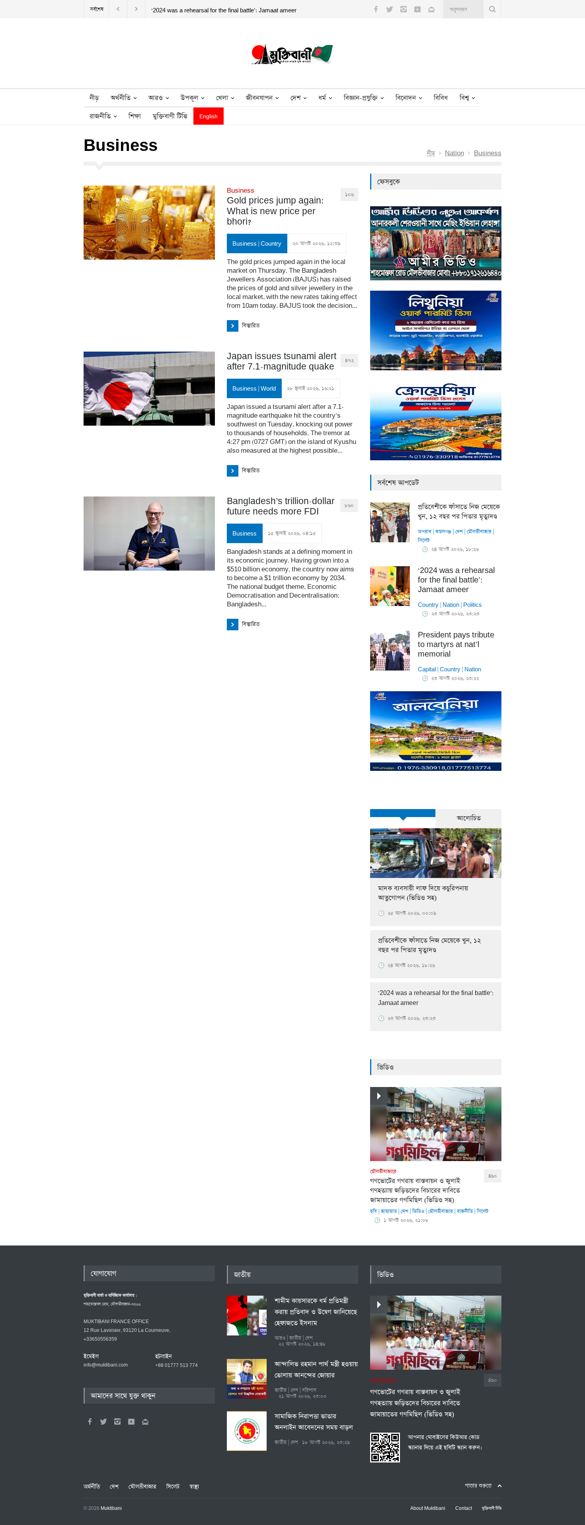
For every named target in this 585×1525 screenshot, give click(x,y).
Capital (427, 669)
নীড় (94, 98)
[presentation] (403, 813)
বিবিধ (441, 98)
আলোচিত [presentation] (469, 818)
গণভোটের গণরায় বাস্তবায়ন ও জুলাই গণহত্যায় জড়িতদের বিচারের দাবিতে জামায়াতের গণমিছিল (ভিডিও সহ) (415, 1186)
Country (271, 243)
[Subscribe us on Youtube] (417, 9)
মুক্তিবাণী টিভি (170, 116)
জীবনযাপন (259, 98)
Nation (454, 153)
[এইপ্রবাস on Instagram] (117, 1421)
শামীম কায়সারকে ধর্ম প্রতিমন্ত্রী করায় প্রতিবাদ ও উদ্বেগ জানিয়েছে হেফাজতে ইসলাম (316, 1312)
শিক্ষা (135, 116)
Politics (472, 605)
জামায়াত (389, 1211)
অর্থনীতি (121, 98)
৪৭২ (349, 360)
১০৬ (349, 194)
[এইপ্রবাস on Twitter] (103, 1421)
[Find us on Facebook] (90, 1421)
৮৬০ (349, 505)
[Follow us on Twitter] (390, 9)
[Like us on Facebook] (376, 9)
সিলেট (423, 540)
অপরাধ (424, 531)
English (208, 116)
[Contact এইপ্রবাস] (145, 1421)
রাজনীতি (100, 116)
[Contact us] (431, 9)
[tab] (403, 817)
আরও (155, 98)
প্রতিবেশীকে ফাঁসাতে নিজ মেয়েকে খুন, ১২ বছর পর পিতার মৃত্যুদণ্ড (459, 511)
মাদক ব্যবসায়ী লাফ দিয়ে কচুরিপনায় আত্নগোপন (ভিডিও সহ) (423, 893)
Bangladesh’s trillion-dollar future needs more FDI (281, 507)
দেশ (295, 98)
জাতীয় (242, 1275)
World (268, 388)
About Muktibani (427, 1508)
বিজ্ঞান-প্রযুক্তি (361, 98)
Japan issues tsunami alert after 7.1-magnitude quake (281, 362)
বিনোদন (406, 98)
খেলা (222, 98)
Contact (463, 1508)
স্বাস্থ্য (194, 1487)
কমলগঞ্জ (443, 531)
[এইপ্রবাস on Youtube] (131, 1421)
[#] (292, 56)
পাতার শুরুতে (478, 1485)
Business (487, 153)
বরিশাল (309, 1390)
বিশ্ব (464, 98)
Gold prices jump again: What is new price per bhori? (275, 207)
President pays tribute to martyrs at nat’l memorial (456, 645)
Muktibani (111, 1508)
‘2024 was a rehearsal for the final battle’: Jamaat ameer (223, 10)
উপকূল (189, 98)
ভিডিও (385, 1067)
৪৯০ (492, 1176)
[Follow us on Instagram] (404, 9)
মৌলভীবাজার (479, 531)
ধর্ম (322, 98)
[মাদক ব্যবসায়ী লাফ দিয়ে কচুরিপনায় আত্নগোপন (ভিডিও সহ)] (435, 853)
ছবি (373, 1211)
